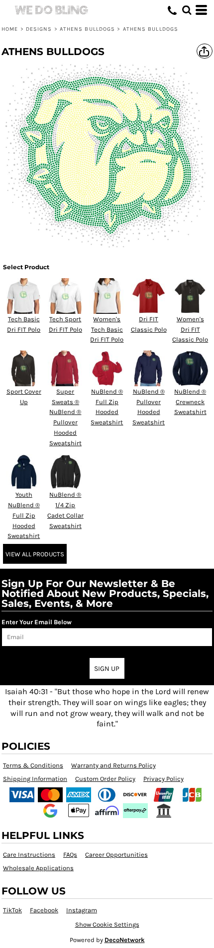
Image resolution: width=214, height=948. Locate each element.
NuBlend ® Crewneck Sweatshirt (190, 402)
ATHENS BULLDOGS (87, 29)
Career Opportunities (116, 854)
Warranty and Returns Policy (113, 765)
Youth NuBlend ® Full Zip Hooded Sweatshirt (23, 515)
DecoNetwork (125, 940)
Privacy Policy (163, 778)
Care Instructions (29, 854)
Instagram (81, 910)
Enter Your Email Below (36, 622)
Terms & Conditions (33, 765)
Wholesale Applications (38, 868)
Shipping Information (35, 778)
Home (9, 29)
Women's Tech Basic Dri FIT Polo (106, 329)
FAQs (70, 854)
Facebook (44, 910)
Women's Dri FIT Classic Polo (190, 329)
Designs (39, 29)
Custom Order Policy (105, 778)
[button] (187, 10)
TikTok (12, 910)
